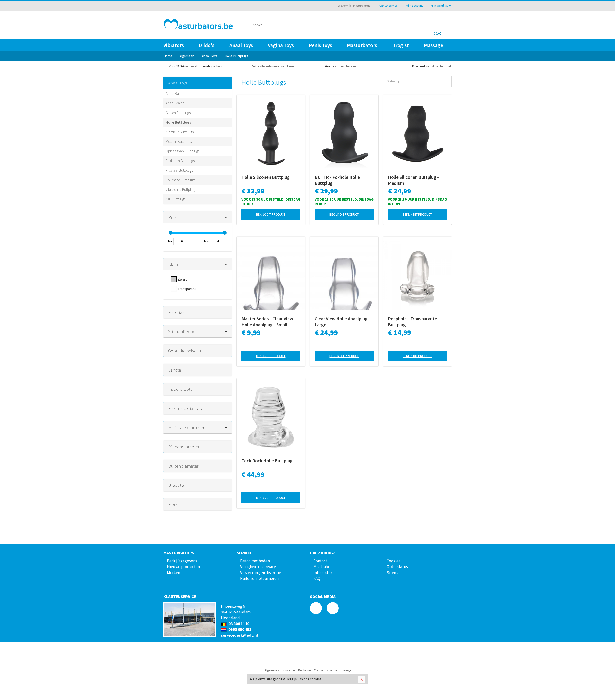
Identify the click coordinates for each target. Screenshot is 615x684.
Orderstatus (397, 566)
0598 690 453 (240, 629)
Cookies (393, 561)
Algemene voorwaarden (280, 670)
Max (206, 241)
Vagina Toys (281, 45)
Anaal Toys (241, 45)
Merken (173, 572)
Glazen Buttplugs (178, 112)
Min (170, 241)
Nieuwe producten (183, 566)
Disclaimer (305, 670)
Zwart (182, 279)
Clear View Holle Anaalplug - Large (342, 322)
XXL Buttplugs (175, 199)
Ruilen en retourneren (259, 578)
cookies (315, 679)
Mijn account (414, 6)
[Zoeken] (354, 25)
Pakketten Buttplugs (180, 160)
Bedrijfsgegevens (182, 561)
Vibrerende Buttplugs (181, 189)
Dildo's (206, 45)
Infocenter (323, 572)
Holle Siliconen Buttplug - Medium (413, 180)
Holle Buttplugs (178, 122)
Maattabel (323, 566)
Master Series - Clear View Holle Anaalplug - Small (267, 322)
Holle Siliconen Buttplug (265, 177)
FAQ (317, 578)
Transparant (187, 289)
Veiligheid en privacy (258, 566)
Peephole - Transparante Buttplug (412, 322)
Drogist (400, 45)
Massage (433, 45)
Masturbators (362, 45)
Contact (320, 561)
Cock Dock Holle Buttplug (267, 460)
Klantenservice (388, 6)
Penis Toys (320, 45)
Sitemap (394, 572)
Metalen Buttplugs (179, 141)
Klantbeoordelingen (340, 670)
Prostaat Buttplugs (179, 170)
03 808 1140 (238, 623)
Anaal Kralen (175, 103)
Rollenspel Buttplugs (180, 180)
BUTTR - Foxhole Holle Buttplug (337, 180)
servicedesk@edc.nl (239, 635)
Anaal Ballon (175, 93)
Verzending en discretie (260, 572)
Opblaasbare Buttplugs (182, 151)
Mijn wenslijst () (441, 6)
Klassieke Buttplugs (180, 132)
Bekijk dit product (270, 214)
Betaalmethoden (255, 561)
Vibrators (173, 45)
